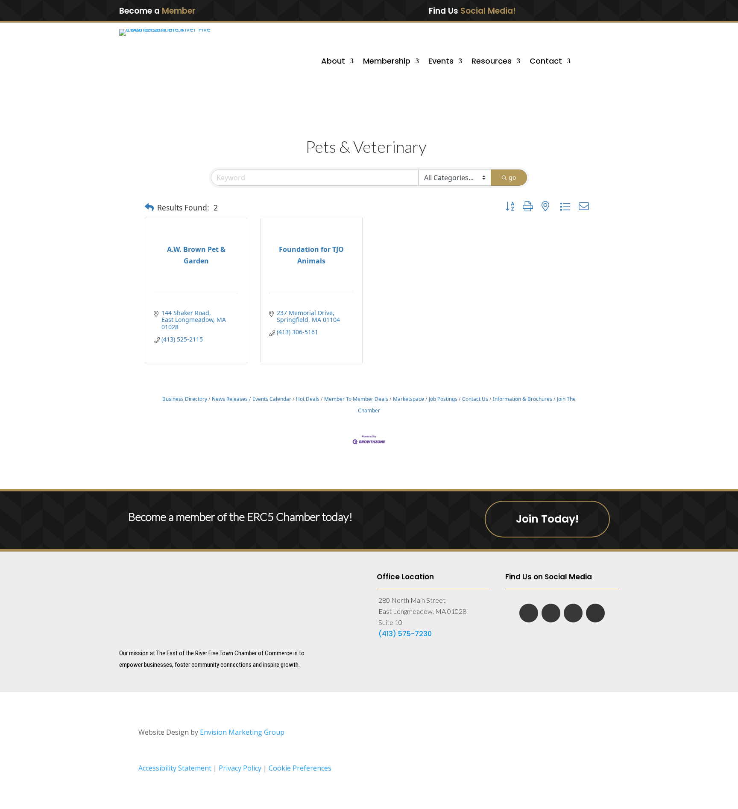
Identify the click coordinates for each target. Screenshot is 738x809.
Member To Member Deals (356, 398)
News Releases (230, 398)
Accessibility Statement (174, 768)
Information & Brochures (522, 398)
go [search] (512, 177)
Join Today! (547, 518)
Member (179, 11)
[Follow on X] (584, 10)
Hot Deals (307, 398)
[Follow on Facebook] (548, 10)
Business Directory (184, 398)
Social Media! (488, 11)
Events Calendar (271, 398)
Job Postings (443, 398)
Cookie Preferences (300, 768)
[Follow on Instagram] (602, 10)
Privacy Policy (241, 768)
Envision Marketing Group (242, 732)
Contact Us (475, 398)
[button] (149, 207)
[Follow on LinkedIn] (566, 10)
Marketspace (408, 398)
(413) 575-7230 (405, 634)
